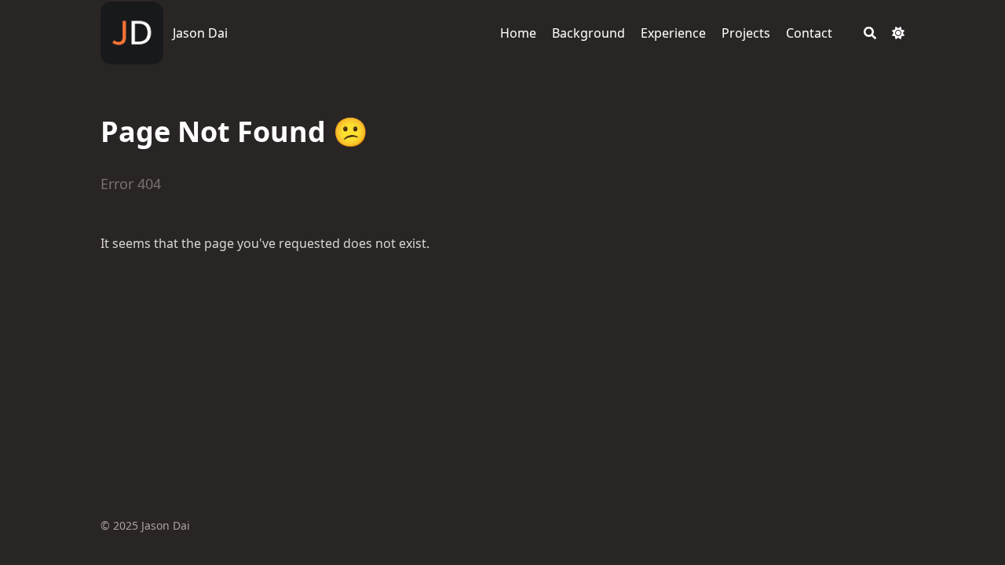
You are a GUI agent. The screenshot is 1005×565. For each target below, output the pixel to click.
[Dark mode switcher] (898, 33)
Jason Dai (200, 33)
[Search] (870, 33)
